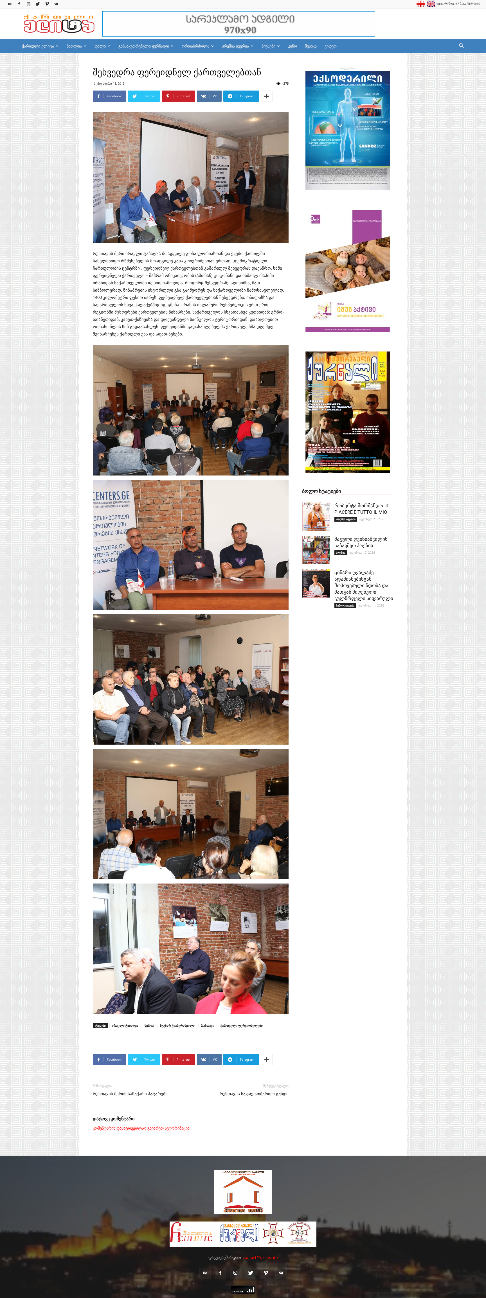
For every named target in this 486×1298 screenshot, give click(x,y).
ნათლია (74, 46)
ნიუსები (268, 46)
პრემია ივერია (235, 46)
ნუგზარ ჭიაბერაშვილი (177, 1025)
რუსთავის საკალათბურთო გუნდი (254, 1093)
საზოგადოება (345, 605)
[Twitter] (37, 4)
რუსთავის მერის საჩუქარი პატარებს (130, 1093)
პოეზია (340, 553)
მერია (149, 1025)
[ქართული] (421, 6)
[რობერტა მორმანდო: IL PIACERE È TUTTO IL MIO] (316, 516)
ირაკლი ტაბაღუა (125, 1025)
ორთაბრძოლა (195, 46)
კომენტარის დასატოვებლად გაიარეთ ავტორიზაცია (141, 1128)
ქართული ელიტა (38, 46)
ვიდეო (331, 46)
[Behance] (10, 4)
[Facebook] (19, 4)
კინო (292, 46)
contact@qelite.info (260, 1257)
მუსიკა (311, 46)
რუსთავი (207, 1025)
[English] (431, 6)
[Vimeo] (47, 4)
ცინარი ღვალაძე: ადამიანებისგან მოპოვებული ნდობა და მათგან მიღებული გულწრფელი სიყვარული (363, 585)
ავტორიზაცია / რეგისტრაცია (458, 3)
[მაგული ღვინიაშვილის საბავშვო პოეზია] (316, 550)
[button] (461, 46)
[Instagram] (28, 4)
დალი (100, 46)
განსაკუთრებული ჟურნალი (143, 46)
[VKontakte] (56, 4)
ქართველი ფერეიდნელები (241, 1025)
